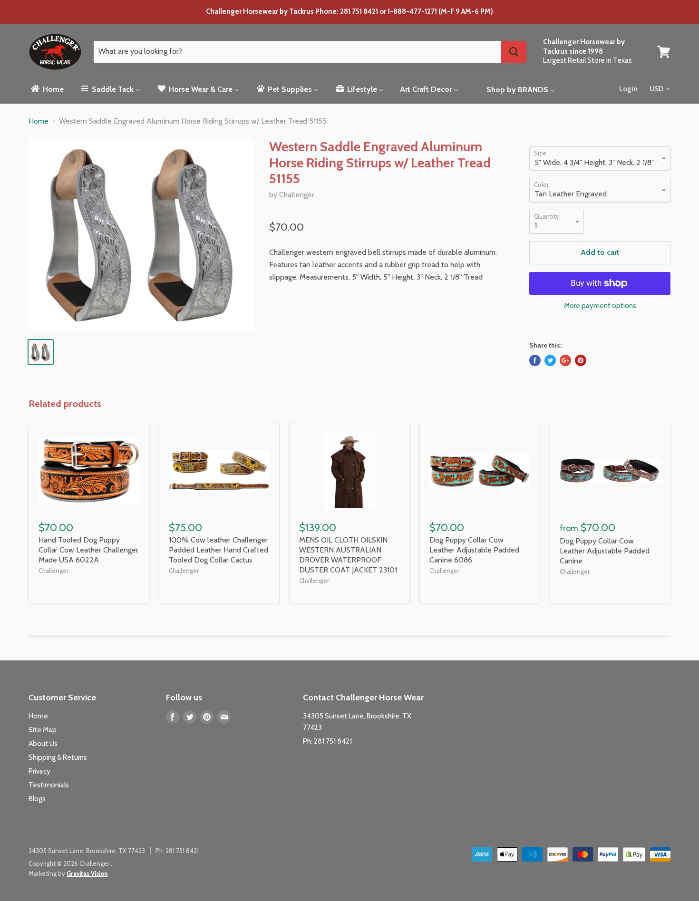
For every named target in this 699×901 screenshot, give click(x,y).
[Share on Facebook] (535, 360)
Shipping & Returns (58, 757)
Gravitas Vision (87, 873)
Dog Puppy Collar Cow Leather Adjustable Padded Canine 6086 (474, 549)
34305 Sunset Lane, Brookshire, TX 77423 (87, 850)
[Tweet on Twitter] (550, 360)
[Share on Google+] (565, 360)
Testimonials (49, 785)
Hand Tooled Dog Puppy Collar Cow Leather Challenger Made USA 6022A (88, 549)
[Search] (513, 52)
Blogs (37, 798)
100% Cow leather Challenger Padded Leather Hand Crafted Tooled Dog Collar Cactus (218, 549)
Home (39, 121)
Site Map (43, 730)
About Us (43, 743)
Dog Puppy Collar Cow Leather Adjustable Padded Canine (605, 550)
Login (628, 89)
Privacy (39, 771)
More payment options (600, 306)
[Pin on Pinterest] (580, 360)
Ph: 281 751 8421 (327, 741)
